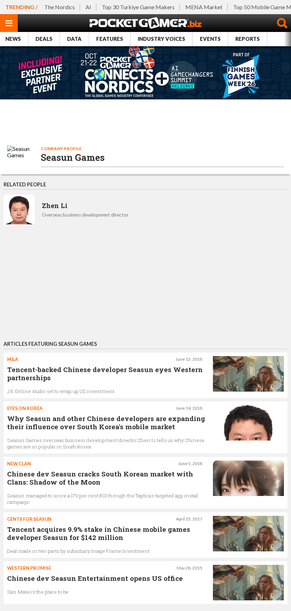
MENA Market (204, 7)
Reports (247, 39)
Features (109, 39)
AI (88, 7)
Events (210, 39)
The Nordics (59, 7)
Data (74, 39)
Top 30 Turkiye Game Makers (138, 7)
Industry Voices (161, 39)
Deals (44, 39)
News (13, 39)
